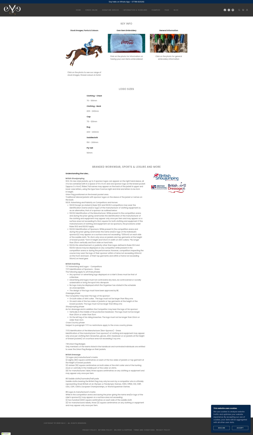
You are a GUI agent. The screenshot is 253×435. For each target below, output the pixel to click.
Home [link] (78, 10)
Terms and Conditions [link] (144, 430)
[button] (247, 10)
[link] (12, 10)
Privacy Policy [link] (90, 430)
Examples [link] (156, 10)
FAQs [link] (167, 10)
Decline (221, 428)
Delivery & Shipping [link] (123, 430)
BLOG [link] (176, 10)
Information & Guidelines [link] (135, 10)
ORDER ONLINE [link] (91, 10)
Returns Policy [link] (105, 430)
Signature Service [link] (110, 10)
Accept (240, 428)
